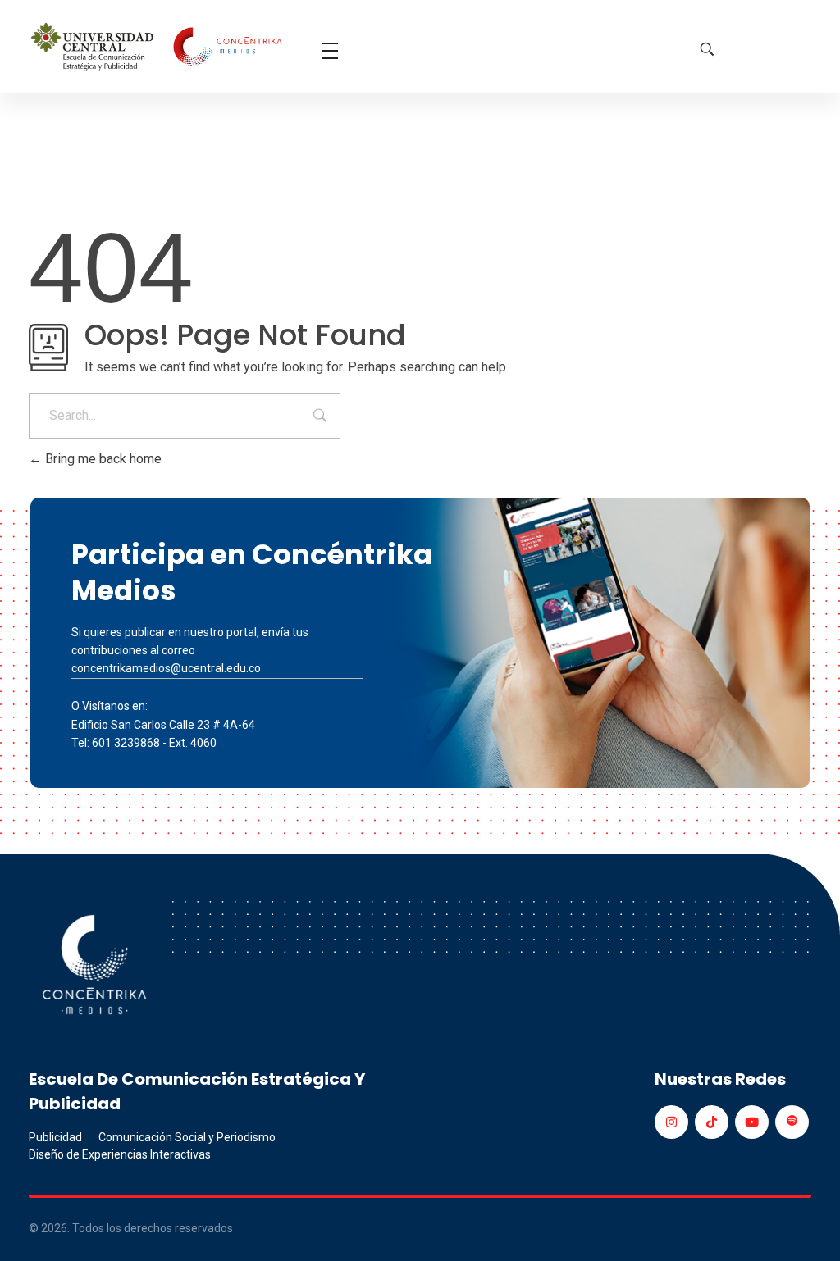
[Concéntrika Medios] (159, 48)
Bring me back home (102, 459)
